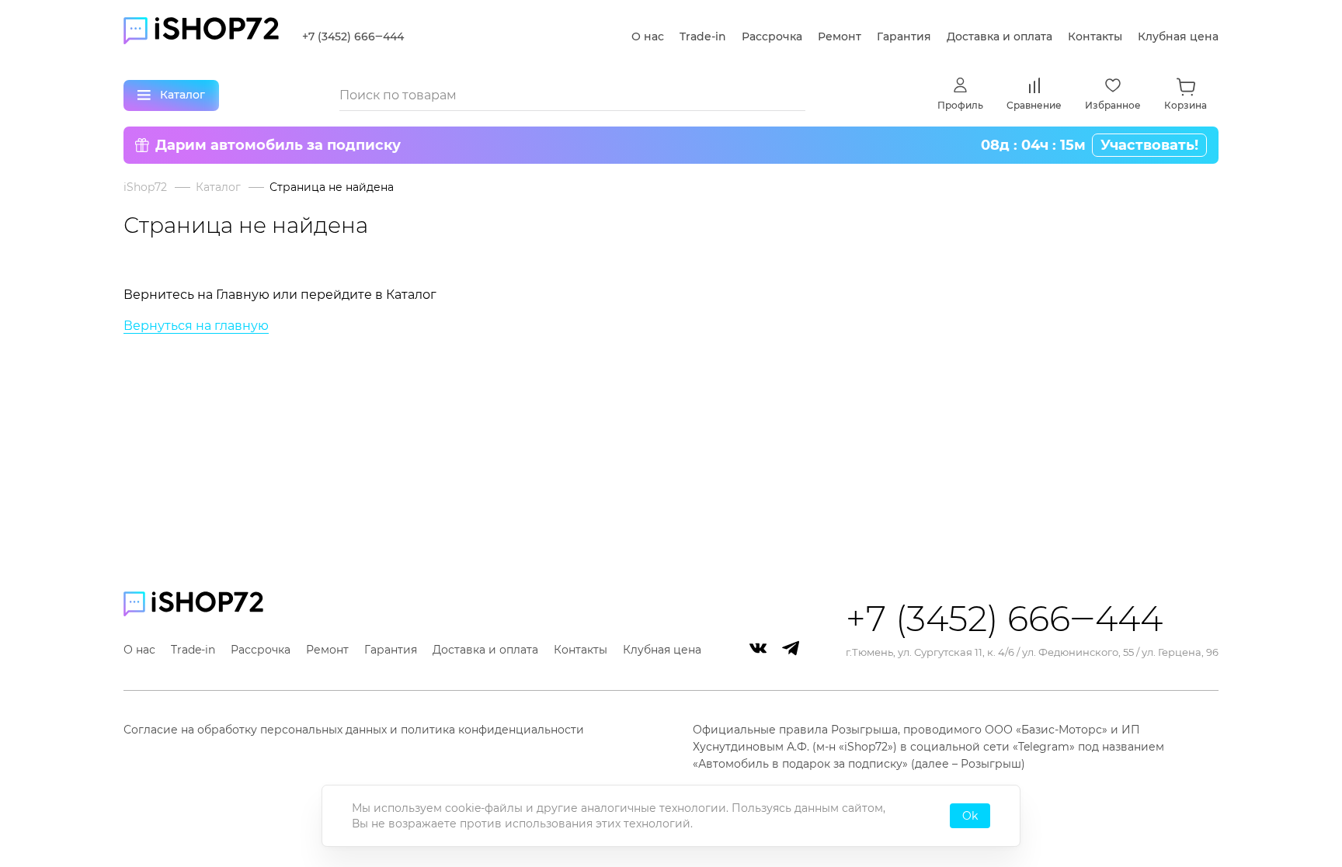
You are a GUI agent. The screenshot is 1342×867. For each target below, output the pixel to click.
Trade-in (703, 36)
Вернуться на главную (196, 325)
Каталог (218, 187)
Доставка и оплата (999, 36)
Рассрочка (772, 36)
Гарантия (904, 36)
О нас (647, 36)
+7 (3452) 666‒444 (353, 36)
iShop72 (145, 187)
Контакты (1095, 36)
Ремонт (839, 36)
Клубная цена (1178, 36)
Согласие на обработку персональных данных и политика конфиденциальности (353, 730)
